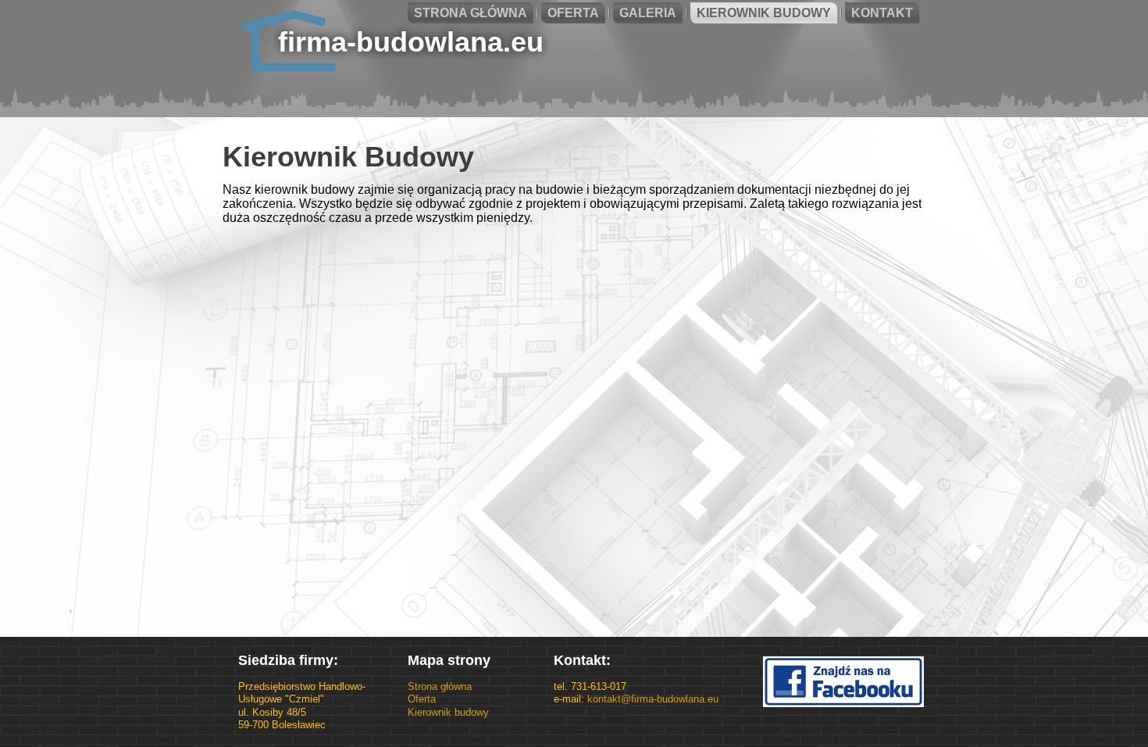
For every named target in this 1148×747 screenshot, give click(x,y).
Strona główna (470, 13)
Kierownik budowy (448, 712)
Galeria (647, 13)
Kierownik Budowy (764, 13)
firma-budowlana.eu (411, 42)
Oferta (573, 13)
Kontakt (882, 13)
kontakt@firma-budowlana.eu (652, 699)
